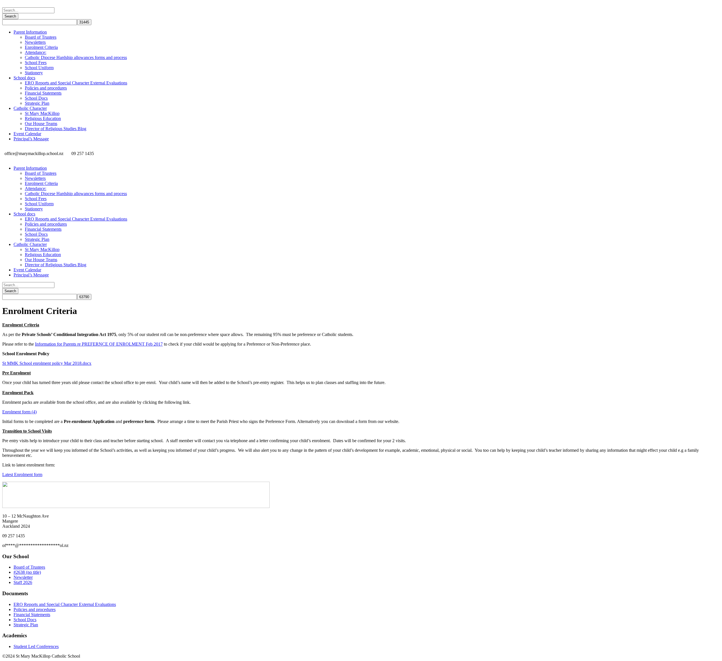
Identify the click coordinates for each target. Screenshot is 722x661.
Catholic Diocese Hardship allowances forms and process (76, 57)
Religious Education (43, 118)
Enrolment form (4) (19, 411)
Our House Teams (41, 123)
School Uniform (39, 67)
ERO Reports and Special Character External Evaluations (76, 82)
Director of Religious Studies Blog (55, 128)
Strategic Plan (37, 103)
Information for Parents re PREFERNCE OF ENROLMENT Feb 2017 (99, 344)
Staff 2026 (23, 582)
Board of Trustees (40, 37)
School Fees (36, 62)
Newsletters (35, 42)
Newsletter (23, 577)
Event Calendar (27, 133)
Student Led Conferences (36, 646)
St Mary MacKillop (42, 113)
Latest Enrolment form (22, 474)
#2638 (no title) (27, 572)
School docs (24, 77)
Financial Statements (43, 93)
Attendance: (35, 52)
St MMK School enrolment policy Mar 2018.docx (46, 363)
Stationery (34, 72)
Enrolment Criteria (41, 47)
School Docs (36, 98)
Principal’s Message (31, 138)
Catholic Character (30, 108)
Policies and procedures (46, 88)
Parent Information (30, 32)
